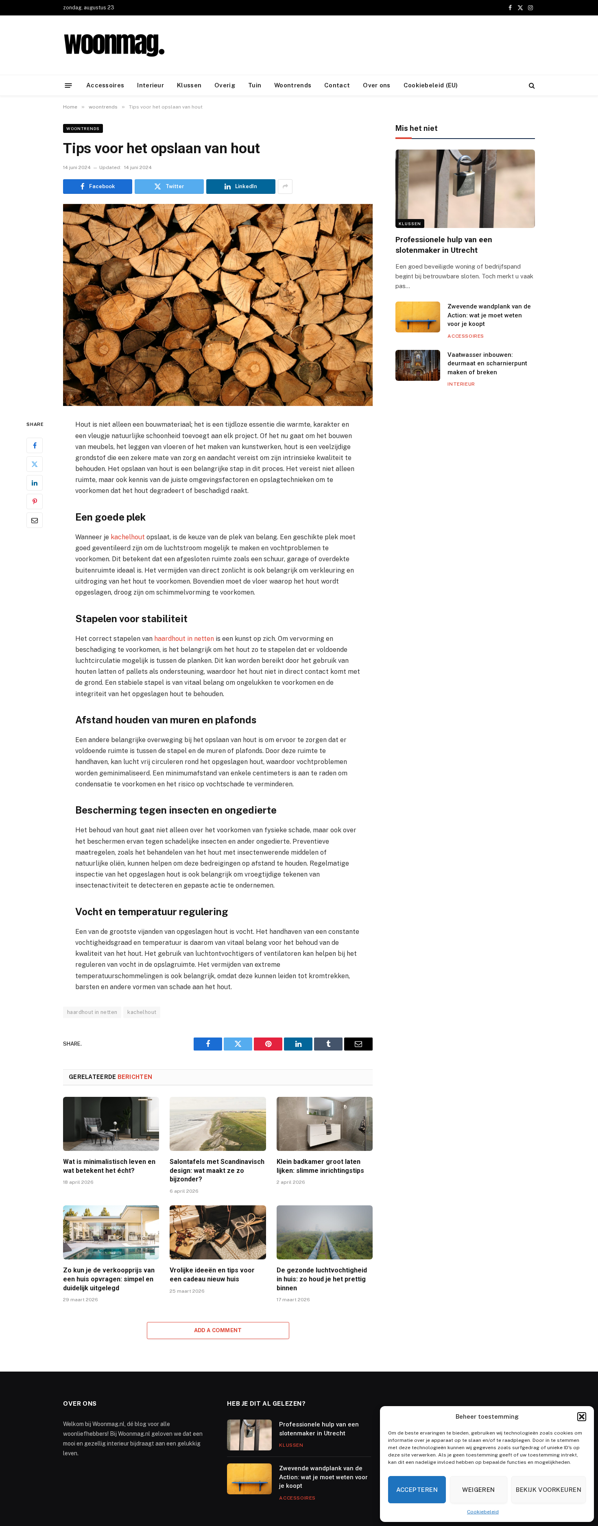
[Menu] (68, 85)
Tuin (254, 85)
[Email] (34, 520)
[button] (582, 1417)
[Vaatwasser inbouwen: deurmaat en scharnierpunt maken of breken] (417, 365)
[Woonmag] (114, 45)
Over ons (376, 85)
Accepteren (417, 1489)
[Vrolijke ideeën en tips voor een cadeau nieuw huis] (218, 1232)
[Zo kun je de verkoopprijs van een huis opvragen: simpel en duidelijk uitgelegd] (111, 1232)
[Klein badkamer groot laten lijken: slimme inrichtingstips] (325, 1124)
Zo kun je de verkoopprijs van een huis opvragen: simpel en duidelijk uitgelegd (109, 1279)
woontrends (83, 128)
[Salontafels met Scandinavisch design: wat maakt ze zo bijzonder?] (218, 1124)
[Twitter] (34, 464)
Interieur (150, 85)
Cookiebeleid (483, 1512)
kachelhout (128, 537)
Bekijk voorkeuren (548, 1489)
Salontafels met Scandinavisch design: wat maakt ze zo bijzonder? (217, 1170)
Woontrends (292, 85)
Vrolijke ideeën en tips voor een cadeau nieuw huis (212, 1274)
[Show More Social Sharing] (285, 186)
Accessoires (105, 85)
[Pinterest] (34, 502)
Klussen (189, 85)
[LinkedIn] (34, 483)
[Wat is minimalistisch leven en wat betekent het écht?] (111, 1124)
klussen (410, 223)
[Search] (531, 85)
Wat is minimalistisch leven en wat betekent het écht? (109, 1166)
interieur (461, 384)
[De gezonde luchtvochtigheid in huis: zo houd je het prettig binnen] (325, 1232)
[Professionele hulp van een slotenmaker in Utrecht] (465, 189)
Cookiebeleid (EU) (431, 85)
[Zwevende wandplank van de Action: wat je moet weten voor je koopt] (417, 317)
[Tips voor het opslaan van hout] (218, 305)
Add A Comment (218, 1330)
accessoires (465, 336)
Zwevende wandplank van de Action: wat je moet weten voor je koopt (489, 315)
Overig (224, 85)
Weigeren (478, 1489)
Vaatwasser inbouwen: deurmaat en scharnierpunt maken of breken (487, 363)
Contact (337, 85)
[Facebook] (34, 446)
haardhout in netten (184, 639)
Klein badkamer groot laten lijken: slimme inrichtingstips (320, 1166)
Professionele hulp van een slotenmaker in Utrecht (443, 245)
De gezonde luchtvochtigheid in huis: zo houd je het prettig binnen (322, 1279)
